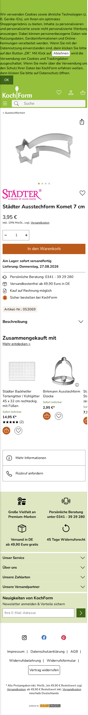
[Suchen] (17, 103)
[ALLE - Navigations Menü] (5, 103)
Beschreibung (15, 321)
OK (6, 80)
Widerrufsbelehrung (25, 660)
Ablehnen (61, 53)
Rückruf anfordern (29, 473)
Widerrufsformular (61, 660)
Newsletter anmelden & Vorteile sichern (34, 604)
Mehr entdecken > (17, 344)
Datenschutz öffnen (54, 73)
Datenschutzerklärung (48, 651)
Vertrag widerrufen (44, 670)
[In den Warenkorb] (6, 430)
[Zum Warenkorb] (82, 92)
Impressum (16, 651)
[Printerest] (63, 637)
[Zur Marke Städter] (22, 194)
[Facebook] (44, 637)
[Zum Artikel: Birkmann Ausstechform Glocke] (62, 371)
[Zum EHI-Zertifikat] (6, 297)
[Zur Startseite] (17, 92)
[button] (81, 122)
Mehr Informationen (31, 458)
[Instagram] (24, 637)
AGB (74, 651)
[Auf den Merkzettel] (82, 193)
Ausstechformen (15, 113)
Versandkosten (40, 223)
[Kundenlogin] (70, 92)
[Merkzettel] (59, 92)
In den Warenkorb (44, 249)
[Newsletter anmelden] (80, 612)
